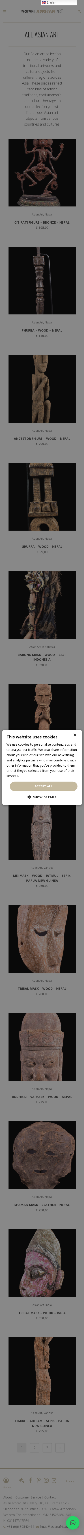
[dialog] (42, 767)
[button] (73, 1523)
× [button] (74, 735)
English (51, 2)
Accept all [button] (43, 786)
